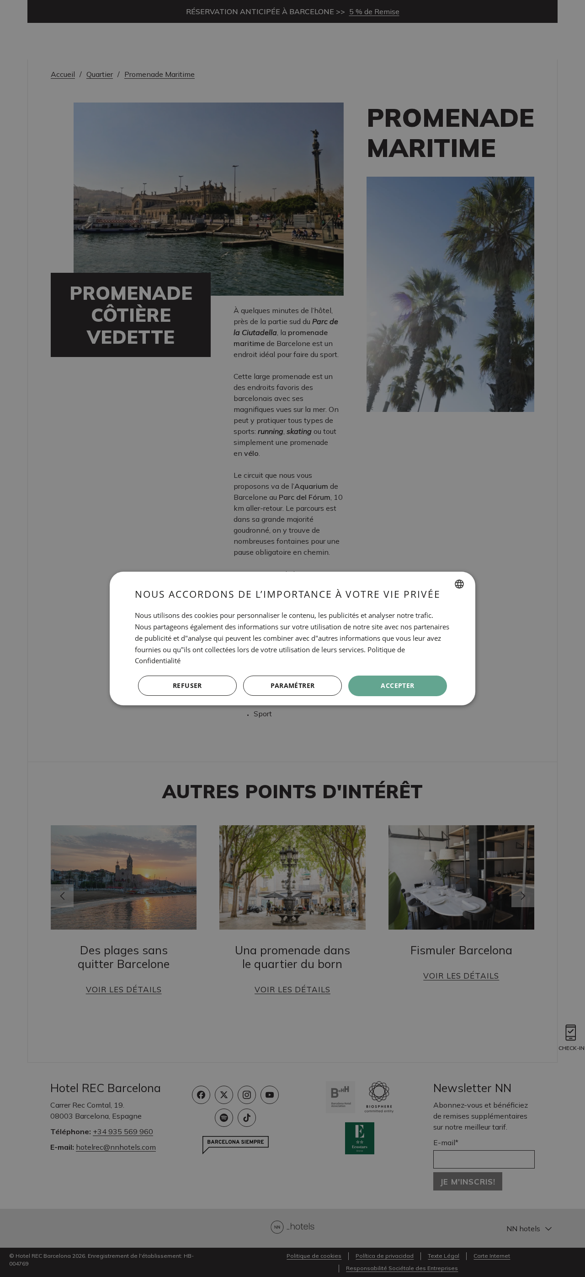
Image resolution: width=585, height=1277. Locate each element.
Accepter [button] (397, 685)
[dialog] (292, 638)
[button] (292, 686)
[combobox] (459, 584)
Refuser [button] (187, 685)
